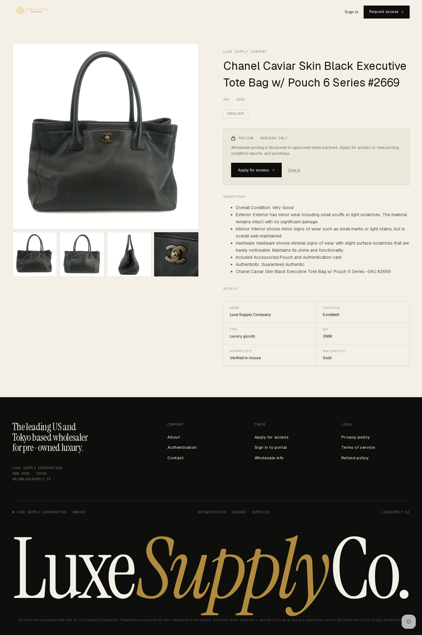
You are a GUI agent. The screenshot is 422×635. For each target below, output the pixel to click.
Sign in (351, 12)
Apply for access (253, 170)
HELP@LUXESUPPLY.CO (31, 479)
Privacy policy (355, 437)
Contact (175, 457)
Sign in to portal (271, 447)
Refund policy (355, 457)
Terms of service (358, 447)
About (173, 437)
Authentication (181, 447)
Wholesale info (269, 457)
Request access (383, 11)
